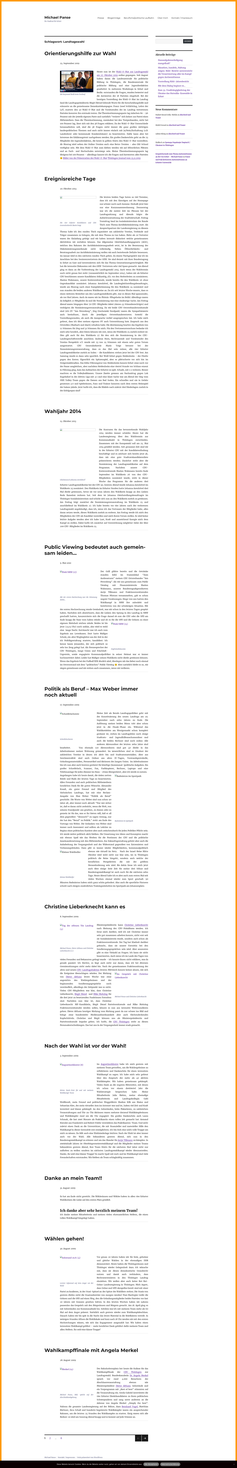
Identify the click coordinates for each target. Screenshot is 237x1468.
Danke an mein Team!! (73, 1178)
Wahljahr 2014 (62, 411)
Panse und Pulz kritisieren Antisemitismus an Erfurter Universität (173, 160)
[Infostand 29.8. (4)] (76, 1268)
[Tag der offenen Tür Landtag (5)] (76, 935)
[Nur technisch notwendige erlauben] (234, 1464)
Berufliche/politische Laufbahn (139, 18)
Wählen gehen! (64, 1239)
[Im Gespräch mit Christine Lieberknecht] (131, 983)
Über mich (163, 18)
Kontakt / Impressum (182, 18)
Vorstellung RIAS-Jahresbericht (173, 81)
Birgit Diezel (81, 994)
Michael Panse (57, 17)
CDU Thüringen (121, 1021)
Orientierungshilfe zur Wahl (80, 53)
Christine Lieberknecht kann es (84, 907)
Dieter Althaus (74, 976)
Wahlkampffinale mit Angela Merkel (91, 1350)
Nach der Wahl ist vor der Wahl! (85, 1046)
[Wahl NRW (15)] (129, 634)
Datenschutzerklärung (170, 1464)
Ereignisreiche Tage (70, 179)
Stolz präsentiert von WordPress (90, 1457)
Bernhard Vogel (130, 1406)
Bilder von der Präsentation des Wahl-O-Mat (85, 158)
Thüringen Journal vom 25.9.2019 (124, 158)
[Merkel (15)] (76, 1380)
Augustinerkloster (109, 1064)
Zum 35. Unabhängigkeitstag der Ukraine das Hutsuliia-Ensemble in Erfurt (175, 93)
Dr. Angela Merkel (139, 1375)
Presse (101, 18)
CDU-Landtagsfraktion (88, 970)
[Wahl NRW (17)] (78, 582)
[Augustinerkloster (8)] (76, 1075)
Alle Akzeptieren (151, 1464)
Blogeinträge (114, 18)
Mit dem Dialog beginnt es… (172, 86)
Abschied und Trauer (177, 125)
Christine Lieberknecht (136, 925)
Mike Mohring (100, 994)
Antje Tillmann (125, 1140)
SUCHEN (187, 41)
